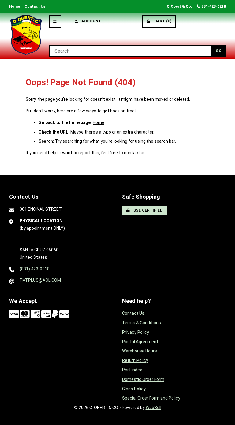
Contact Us (34, 6)
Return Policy (135, 360)
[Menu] (55, 21)
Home (14, 6)
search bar (164, 141)
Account (90, 21)
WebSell (153, 407)
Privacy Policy (135, 332)
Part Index (132, 369)
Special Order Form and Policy (151, 398)
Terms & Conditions (141, 322)
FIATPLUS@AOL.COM (40, 280)
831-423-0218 (213, 6)
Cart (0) (162, 21)
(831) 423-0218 (35, 268)
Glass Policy (134, 388)
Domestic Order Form (143, 379)
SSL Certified (147, 210)
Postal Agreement (140, 341)
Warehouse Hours (139, 350)
